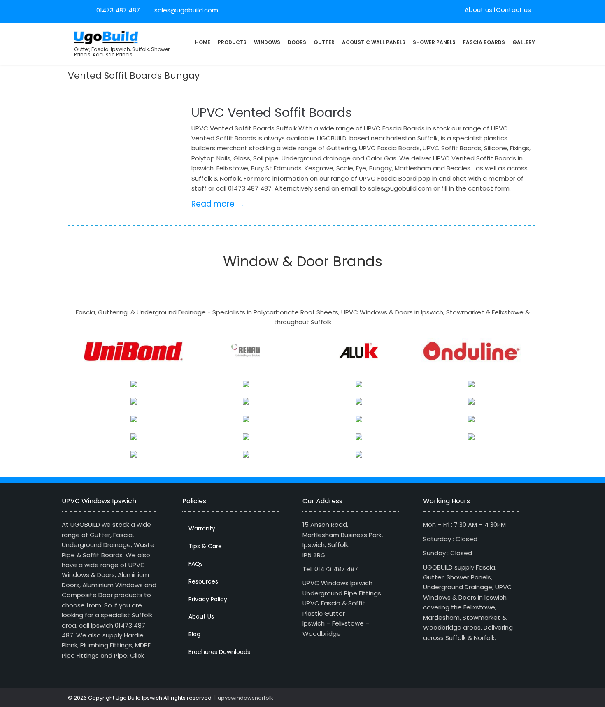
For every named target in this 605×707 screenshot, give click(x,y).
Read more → (217, 203)
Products (232, 42)
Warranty (201, 528)
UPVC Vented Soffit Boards (271, 112)
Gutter (324, 42)
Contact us (513, 9)
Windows (267, 42)
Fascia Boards (484, 42)
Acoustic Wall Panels (373, 42)
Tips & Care (205, 546)
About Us (201, 616)
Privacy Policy (207, 599)
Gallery (523, 42)
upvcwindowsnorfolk (245, 698)
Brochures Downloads (219, 652)
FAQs (195, 564)
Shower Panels (434, 42)
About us (478, 9)
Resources (203, 581)
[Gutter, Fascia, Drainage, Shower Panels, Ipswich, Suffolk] (106, 37)
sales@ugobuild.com (185, 10)
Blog (194, 634)
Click (137, 655)
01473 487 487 (118, 10)
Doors (297, 42)
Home (202, 42)
